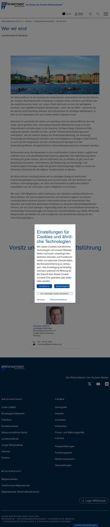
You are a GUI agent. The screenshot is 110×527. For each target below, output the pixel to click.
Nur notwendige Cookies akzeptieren (55, 293)
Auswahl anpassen (62, 286)
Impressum (41, 299)
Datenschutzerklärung (58, 299)
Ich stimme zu (44, 286)
